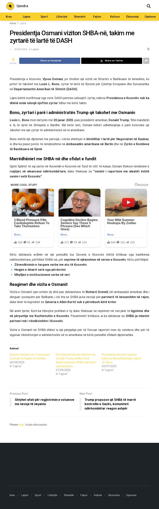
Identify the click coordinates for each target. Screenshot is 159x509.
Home (13, 23)
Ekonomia (132, 16)
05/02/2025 (20, 49)
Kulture (115, 16)
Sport (44, 16)
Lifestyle (61, 16)
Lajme (26, 16)
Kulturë (98, 495)
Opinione (150, 16)
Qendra (22, 6)
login (22, 424)
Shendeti (79, 16)
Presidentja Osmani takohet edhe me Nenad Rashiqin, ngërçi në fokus (121, 358)
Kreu (9, 16)
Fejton (97, 16)
